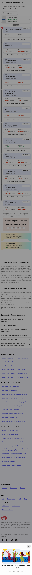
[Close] (29, 546)
